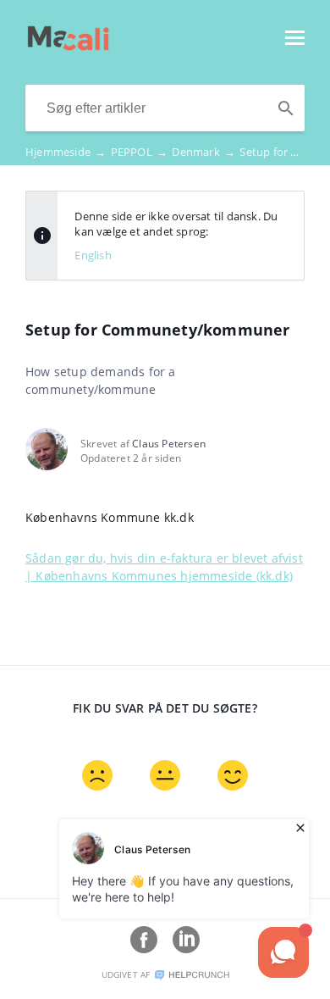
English (92, 255)
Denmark (203, 151)
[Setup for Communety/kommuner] (68, 45)
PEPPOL (139, 151)
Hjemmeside (65, 151)
